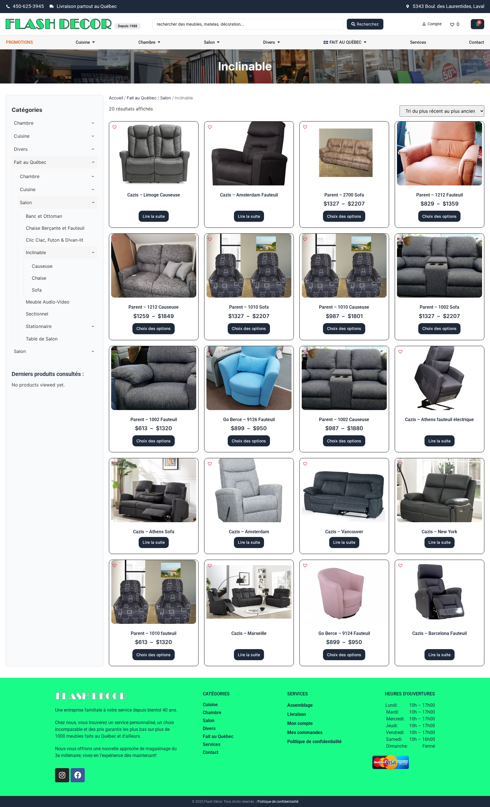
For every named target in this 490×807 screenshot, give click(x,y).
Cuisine (210, 704)
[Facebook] (78, 775)
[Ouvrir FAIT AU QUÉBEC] (365, 42)
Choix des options (344, 216)
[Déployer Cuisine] (93, 136)
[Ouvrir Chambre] (159, 42)
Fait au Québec (142, 98)
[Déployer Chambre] (93, 123)
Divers (209, 728)
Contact (210, 752)
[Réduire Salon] (93, 202)
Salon (165, 98)
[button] (114, 126)
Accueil (116, 98)
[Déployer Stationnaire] (93, 326)
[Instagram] (62, 775)
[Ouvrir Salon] (218, 42)
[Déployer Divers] (93, 149)
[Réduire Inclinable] (93, 252)
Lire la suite (154, 216)
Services (211, 744)
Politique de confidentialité (277, 802)
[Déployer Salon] (93, 351)
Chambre (212, 712)
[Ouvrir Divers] (278, 42)
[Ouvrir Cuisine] (93, 42)
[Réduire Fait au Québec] (93, 162)
